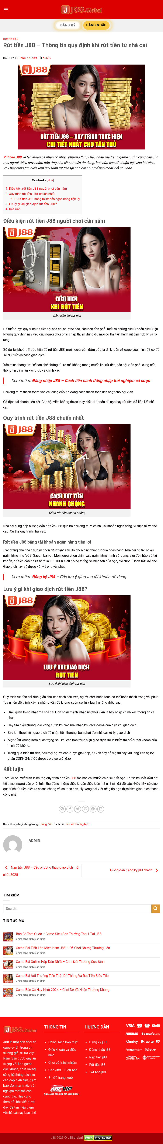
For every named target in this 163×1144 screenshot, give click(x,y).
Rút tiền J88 (12, 157)
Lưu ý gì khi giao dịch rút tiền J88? (31, 204)
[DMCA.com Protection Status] (98, 1137)
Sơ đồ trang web (60, 1078)
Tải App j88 (97, 1072)
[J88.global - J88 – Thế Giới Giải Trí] (81, 9)
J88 (73, 778)
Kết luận (13, 209)
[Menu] (5, 9)
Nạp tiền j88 (98, 1057)
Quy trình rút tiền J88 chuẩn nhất (30, 194)
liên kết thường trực (77, 824)
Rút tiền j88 (97, 1065)
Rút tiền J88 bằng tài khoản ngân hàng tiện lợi (45, 199)
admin (47, 58)
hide (50, 180)
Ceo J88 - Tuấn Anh (62, 1070)
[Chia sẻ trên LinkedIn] (100, 809)
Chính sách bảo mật (62, 1042)
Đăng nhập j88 (99, 1050)
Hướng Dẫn (10, 39)
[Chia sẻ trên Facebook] (69, 809)
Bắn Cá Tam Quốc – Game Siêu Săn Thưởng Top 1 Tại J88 (58, 934)
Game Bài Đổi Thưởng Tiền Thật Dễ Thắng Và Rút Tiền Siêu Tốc (62, 976)
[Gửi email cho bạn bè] (85, 809)
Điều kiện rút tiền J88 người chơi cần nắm (36, 188)
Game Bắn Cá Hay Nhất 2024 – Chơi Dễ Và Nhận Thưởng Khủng (62, 990)
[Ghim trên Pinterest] (93, 809)
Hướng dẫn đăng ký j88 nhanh (130, 870)
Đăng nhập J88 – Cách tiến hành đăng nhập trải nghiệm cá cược (91, 380)
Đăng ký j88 (98, 1042)
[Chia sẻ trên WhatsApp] (62, 809)
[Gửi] (155, 908)
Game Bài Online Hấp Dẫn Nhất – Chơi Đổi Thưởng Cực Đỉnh (60, 962)
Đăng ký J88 (43, 576)
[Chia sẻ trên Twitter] (77, 809)
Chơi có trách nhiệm (62, 1063)
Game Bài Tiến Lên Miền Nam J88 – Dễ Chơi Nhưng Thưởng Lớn (63, 948)
